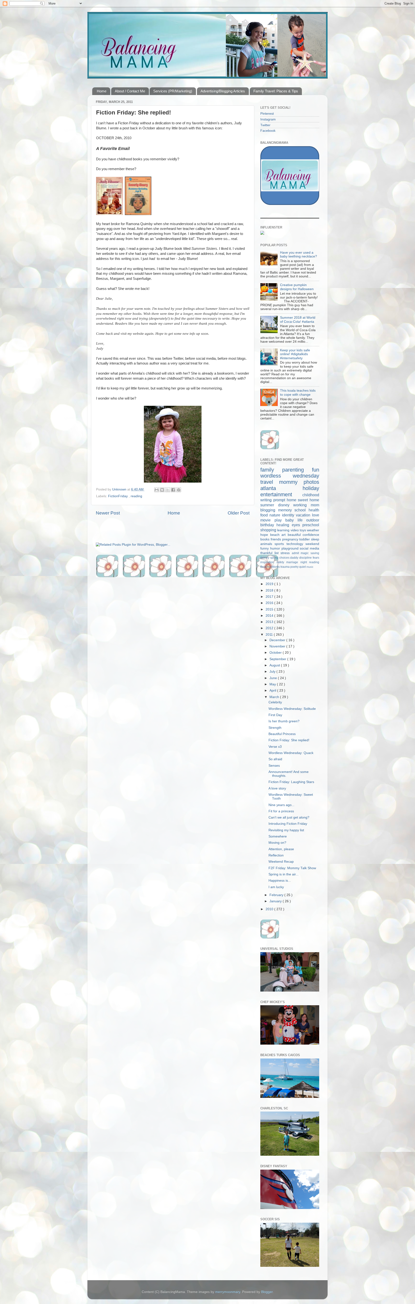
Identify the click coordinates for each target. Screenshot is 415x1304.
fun (315, 470)
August (275, 665)
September (278, 659)
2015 (270, 609)
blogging (269, 510)
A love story (277, 788)
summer (269, 505)
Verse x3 (275, 746)
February (276, 895)
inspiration (268, 562)
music (309, 566)
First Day (275, 715)
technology (296, 544)
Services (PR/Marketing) (172, 91)
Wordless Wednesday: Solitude (292, 709)
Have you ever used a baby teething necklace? (298, 254)
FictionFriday (118, 496)
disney (285, 505)
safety (281, 562)
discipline (306, 557)
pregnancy (290, 539)
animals (267, 544)
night (304, 562)
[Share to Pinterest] (178, 489)
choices (284, 557)
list (278, 553)
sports (280, 544)
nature (275, 515)
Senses (274, 765)
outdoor (312, 520)
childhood (310, 495)
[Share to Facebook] (173, 489)
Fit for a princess (281, 811)
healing (284, 525)
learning (283, 530)
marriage (293, 562)
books (265, 539)
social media (309, 548)
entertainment (281, 494)
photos (311, 482)
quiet (302, 566)
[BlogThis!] (162, 489)
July (272, 671)
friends (276, 539)
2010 (270, 909)
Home (101, 91)
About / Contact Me (130, 91)
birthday (268, 525)
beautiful (295, 535)
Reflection (276, 855)
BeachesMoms (270, 566)
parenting (297, 470)
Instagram (268, 119)
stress (286, 553)
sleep (315, 539)
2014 (270, 615)
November (277, 646)
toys (303, 530)
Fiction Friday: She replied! (289, 740)
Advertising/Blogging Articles (223, 91)
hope (265, 535)
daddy (294, 557)
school (301, 510)
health (314, 510)
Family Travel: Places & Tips (275, 91)
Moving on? (277, 842)
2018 (270, 590)
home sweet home (303, 500)
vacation (304, 515)
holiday (311, 488)
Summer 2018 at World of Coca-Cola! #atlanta (297, 319)
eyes (297, 525)
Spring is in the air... (284, 874)
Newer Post (108, 512)
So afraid (275, 759)
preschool (310, 525)
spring (274, 557)
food (264, 515)
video (295, 530)
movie (267, 520)
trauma (285, 566)
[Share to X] (167, 489)
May (273, 684)
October (276, 652)
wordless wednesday (289, 476)
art (284, 535)
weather (313, 530)
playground (290, 548)
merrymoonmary (227, 1292)
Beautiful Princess (282, 734)
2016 (270, 603)
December (277, 640)
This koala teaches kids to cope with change (298, 392)
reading (136, 496)
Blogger (267, 1292)
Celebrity (275, 702)
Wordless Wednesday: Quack (291, 753)
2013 (270, 622)
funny (265, 548)
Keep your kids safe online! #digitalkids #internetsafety (295, 354)
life (302, 520)
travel (269, 482)
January (276, 901)
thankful (267, 553)
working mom (306, 505)
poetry (294, 566)
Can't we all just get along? (289, 817)
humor (275, 548)
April (273, 690)
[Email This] (156, 489)
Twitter (265, 125)
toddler (305, 539)
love (315, 515)
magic (306, 553)
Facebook (267, 130)
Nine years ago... (281, 805)
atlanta (281, 488)
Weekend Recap (281, 861)
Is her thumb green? (284, 721)
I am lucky (276, 887)
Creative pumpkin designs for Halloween (297, 287)
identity (289, 515)
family (271, 470)
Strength (275, 728)
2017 (270, 596)
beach (276, 535)
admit (296, 553)
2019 (270, 584)
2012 (270, 628)
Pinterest (267, 113)
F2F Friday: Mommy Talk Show (292, 868)
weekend (312, 544)
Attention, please (281, 849)
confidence (311, 535)
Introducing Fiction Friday (288, 823)
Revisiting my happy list (286, 830)
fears (316, 557)
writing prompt (273, 500)
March (274, 697)
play (280, 520)
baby (291, 520)
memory (286, 510)
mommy (291, 482)
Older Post (239, 512)
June (273, 678)
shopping (268, 530)
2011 (270, 634)
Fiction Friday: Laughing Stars (291, 782)
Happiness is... (280, 880)
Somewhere (278, 836)
